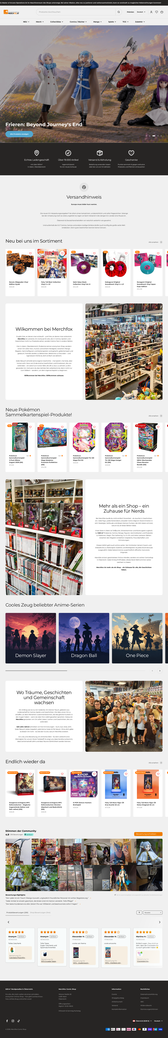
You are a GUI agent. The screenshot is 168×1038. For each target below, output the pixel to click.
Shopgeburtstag (118, 998)
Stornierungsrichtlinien (149, 1009)
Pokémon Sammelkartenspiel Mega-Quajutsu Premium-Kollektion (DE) (49, 460)
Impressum (144, 998)
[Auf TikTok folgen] (18, 1020)
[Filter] (139, 912)
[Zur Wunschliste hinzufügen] (30, 253)
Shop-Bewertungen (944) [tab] (40, 913)
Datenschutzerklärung (148, 994)
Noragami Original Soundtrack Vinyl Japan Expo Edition (146, 284)
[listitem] (18, 852)
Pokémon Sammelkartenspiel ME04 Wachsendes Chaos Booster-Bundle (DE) (144, 460)
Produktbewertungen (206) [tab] (17, 913)
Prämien (130, 12)
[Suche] (118, 12)
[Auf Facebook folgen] (7, 1020)
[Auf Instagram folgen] (12, 1020)
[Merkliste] (156, 12)
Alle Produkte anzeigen (19, 134)
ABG (142, 1002)
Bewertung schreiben (146, 834)
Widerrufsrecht (146, 1005)
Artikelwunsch (117, 1002)
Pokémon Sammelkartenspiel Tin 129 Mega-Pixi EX (83, 458)
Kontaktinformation (119, 1009)
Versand (115, 1005)
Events (114, 994)
